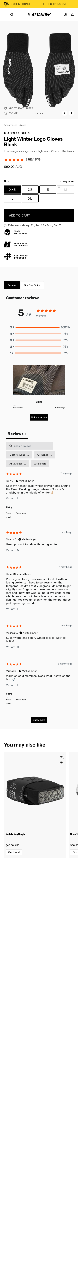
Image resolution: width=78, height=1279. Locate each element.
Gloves (22, 125)
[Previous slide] (64, 113)
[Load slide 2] (37, 113)
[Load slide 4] (42, 113)
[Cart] (73, 14)
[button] (39, 327)
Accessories (10, 125)
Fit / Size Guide (32, 285)
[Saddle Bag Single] (35, 791)
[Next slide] (71, 113)
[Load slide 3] (40, 113)
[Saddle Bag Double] (61, 762)
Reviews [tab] (17, 433)
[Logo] (39, 14)
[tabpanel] (39, 584)
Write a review (39, 417)
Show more (39, 720)
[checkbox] (40, 463)
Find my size (65, 181)
